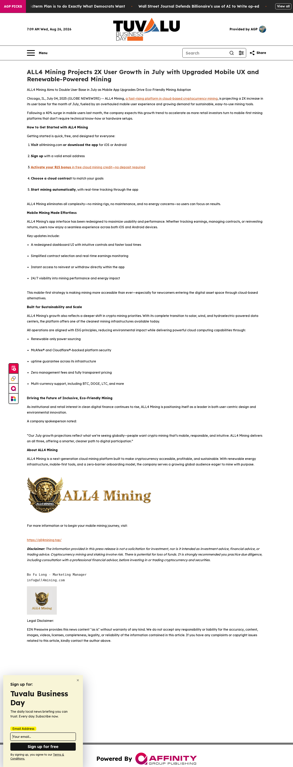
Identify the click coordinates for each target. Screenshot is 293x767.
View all (283, 6)
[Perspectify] (13, 379)
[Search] (231, 53)
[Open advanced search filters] (241, 53)
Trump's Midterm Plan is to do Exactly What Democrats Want (68, 6)
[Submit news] (13, 369)
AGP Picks (13, 6)
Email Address (23, 729)
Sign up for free (43, 746)
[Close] (78, 680)
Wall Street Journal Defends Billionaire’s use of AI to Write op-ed (199, 6)
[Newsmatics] (13, 399)
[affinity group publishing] (13, 389)
